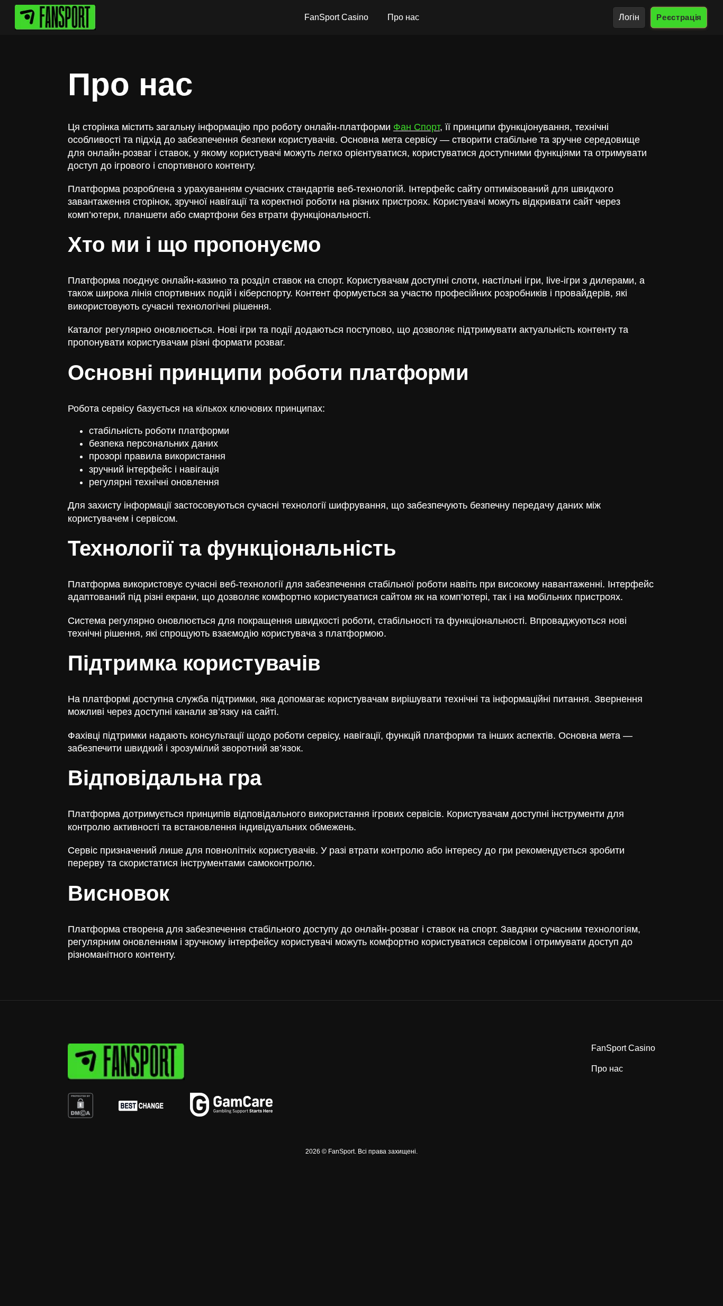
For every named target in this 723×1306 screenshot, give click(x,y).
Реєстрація (678, 17)
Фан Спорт (416, 127)
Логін (629, 17)
